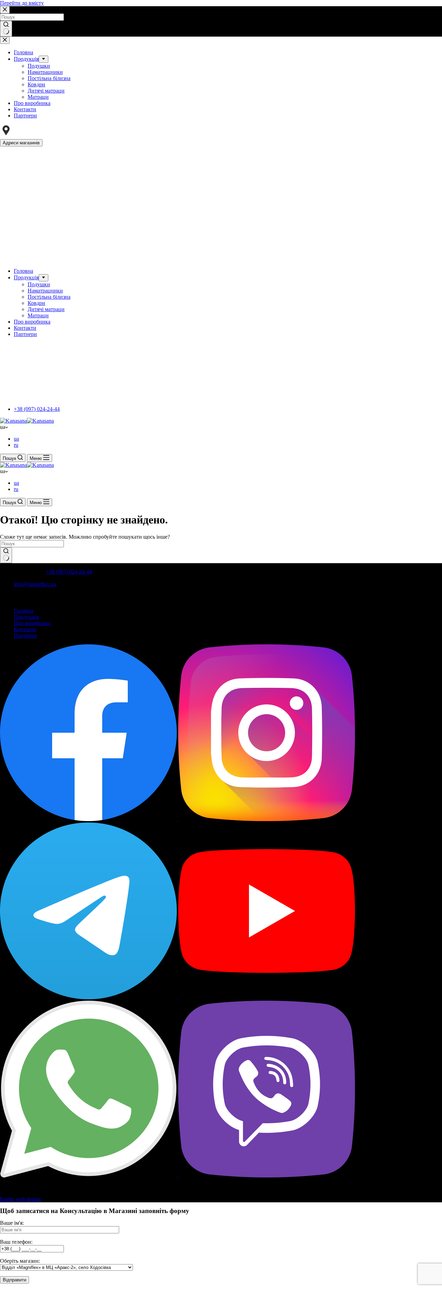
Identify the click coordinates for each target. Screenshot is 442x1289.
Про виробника (32, 623)
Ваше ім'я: (12, 1223)
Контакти (25, 629)
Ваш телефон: (16, 1242)
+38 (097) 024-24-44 (37, 409)
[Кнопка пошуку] (6, 29)
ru (16, 445)
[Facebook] (89, 819)
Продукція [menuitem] (26, 59)
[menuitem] (43, 59)
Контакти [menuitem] (25, 109)
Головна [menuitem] (23, 52)
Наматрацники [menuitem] (45, 72)
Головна (23, 611)
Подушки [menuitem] (39, 66)
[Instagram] (266, 819)
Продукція (26, 617)
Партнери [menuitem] (25, 115)
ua (16, 439)
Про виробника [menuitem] (32, 103)
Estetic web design (20, 1199)
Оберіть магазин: (20, 1261)
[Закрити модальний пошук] (5, 9)
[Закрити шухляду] (5, 40)
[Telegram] (89, 997)
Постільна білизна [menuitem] (49, 78)
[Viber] (266, 1176)
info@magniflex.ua (35, 584)
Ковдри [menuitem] (36, 84)
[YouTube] (266, 997)
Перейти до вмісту (22, 3)
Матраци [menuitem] (38, 97)
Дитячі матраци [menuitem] (46, 91)
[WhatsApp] (89, 1176)
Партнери (25, 635)
